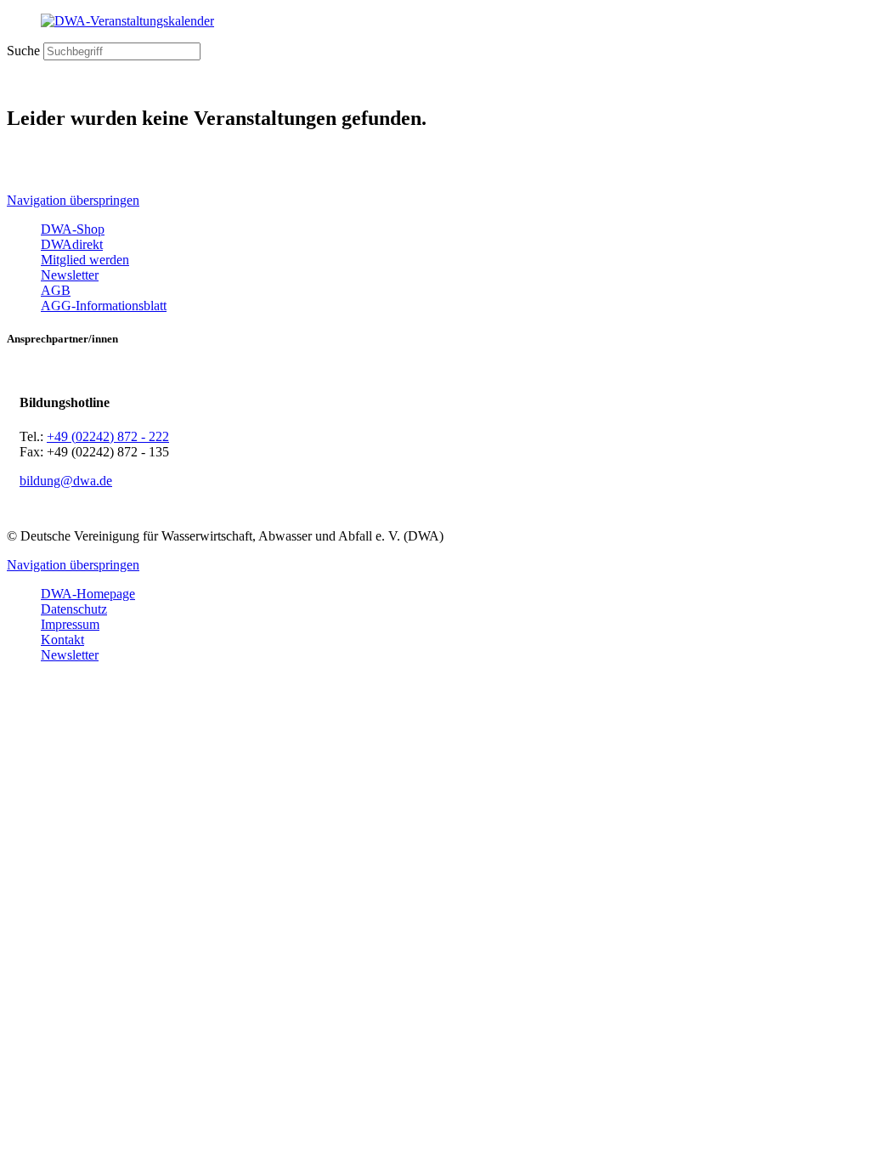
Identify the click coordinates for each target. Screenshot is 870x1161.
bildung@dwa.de (66, 480)
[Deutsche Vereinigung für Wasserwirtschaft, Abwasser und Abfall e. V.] (435, 21)
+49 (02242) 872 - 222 (108, 436)
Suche (23, 50)
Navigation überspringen (73, 200)
